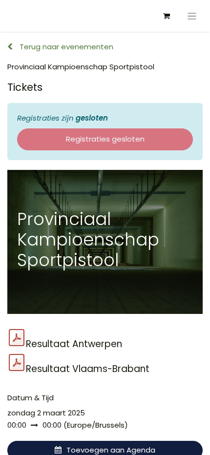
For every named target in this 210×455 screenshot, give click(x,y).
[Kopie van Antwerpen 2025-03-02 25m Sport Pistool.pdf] (16, 338)
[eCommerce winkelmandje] (166, 16)
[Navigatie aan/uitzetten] (192, 16)
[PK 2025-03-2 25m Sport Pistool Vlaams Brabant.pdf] (16, 362)
